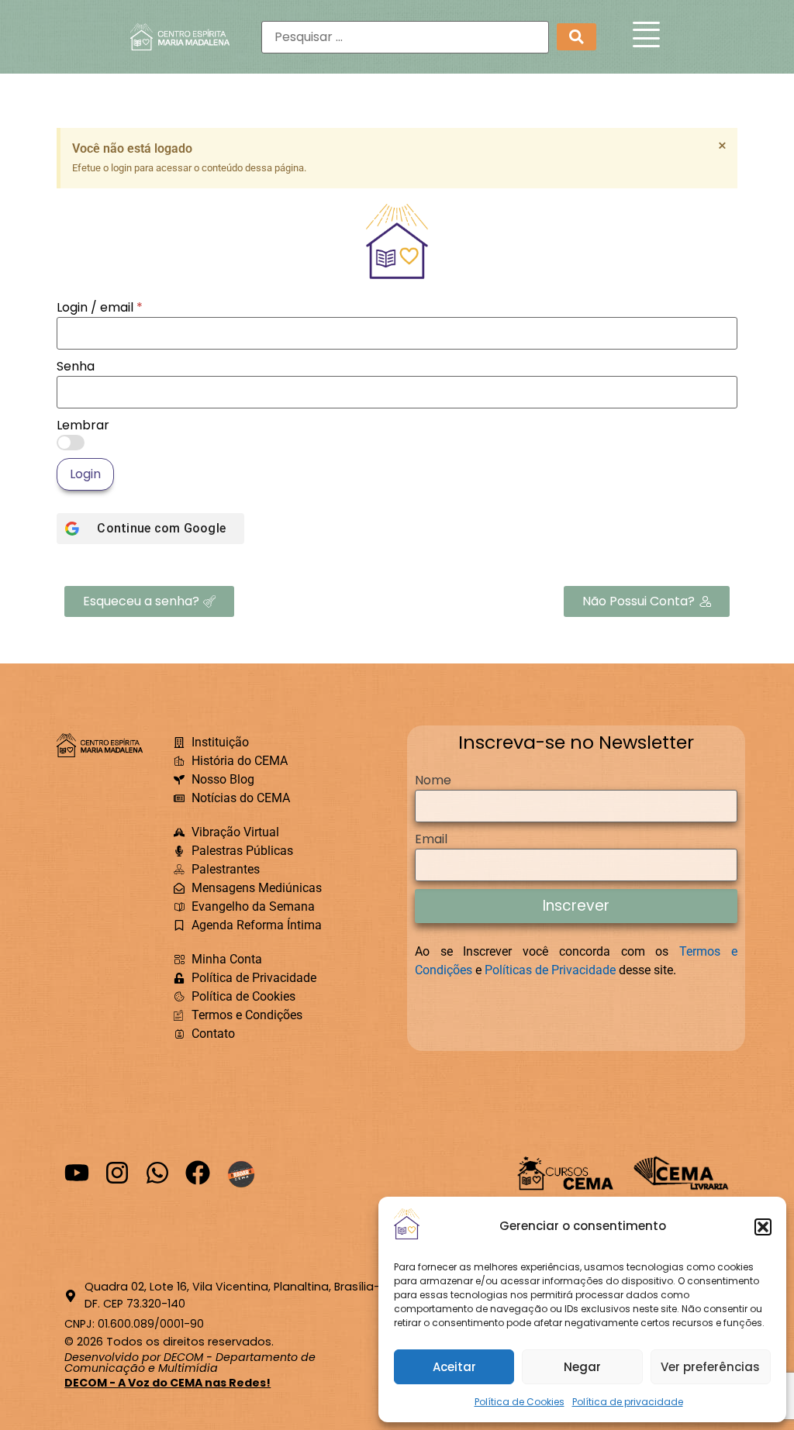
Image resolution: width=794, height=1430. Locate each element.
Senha (76, 366)
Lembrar (83, 425)
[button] (763, 1227)
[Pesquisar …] (405, 37)
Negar (582, 1367)
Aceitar (454, 1367)
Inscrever (576, 905)
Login (85, 474)
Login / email (100, 308)
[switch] (71, 442)
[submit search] (576, 36)
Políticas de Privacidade (550, 970)
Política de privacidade (627, 1401)
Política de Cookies (519, 1401)
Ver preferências (710, 1367)
